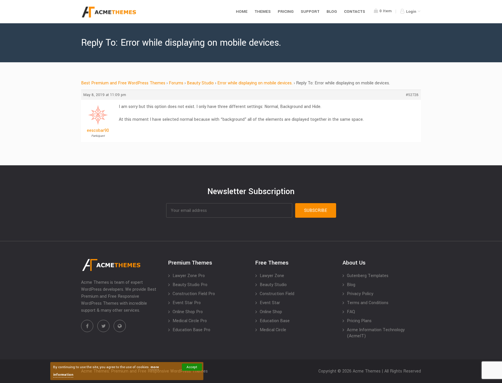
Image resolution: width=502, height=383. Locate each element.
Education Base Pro (191, 330)
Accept (192, 367)
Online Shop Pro (188, 312)
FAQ (351, 312)
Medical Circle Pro (190, 321)
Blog (332, 11)
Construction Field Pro (194, 294)
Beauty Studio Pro (190, 285)
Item (385, 11)
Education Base (275, 321)
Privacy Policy (360, 294)
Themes (262, 11)
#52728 (412, 94)
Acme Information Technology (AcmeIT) (376, 333)
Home (242, 11)
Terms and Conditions (367, 303)
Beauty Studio (200, 83)
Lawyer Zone (272, 276)
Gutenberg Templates (367, 276)
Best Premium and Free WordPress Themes (123, 83)
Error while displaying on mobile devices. (255, 83)
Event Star (270, 303)
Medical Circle (273, 330)
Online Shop (271, 312)
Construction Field (277, 294)
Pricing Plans (359, 321)
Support (310, 11)
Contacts (354, 11)
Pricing (286, 11)
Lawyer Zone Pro (189, 276)
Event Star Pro (187, 303)
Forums (176, 83)
